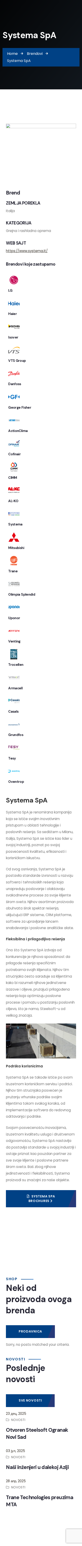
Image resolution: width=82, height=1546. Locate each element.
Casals (13, 711)
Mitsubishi (16, 548)
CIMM (12, 477)
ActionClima (18, 431)
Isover (13, 337)
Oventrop (16, 781)
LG (10, 290)
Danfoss (14, 384)
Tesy (12, 758)
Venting (14, 641)
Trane (13, 571)
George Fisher (19, 407)
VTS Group (17, 360)
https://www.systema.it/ (27, 250)
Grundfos (15, 735)
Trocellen (15, 664)
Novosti (18, 1420)
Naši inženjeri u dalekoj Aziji (37, 1467)
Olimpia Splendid (21, 594)
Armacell (15, 688)
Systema (15, 524)
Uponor (14, 618)
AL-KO (13, 501)
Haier (12, 314)
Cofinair (14, 454)
